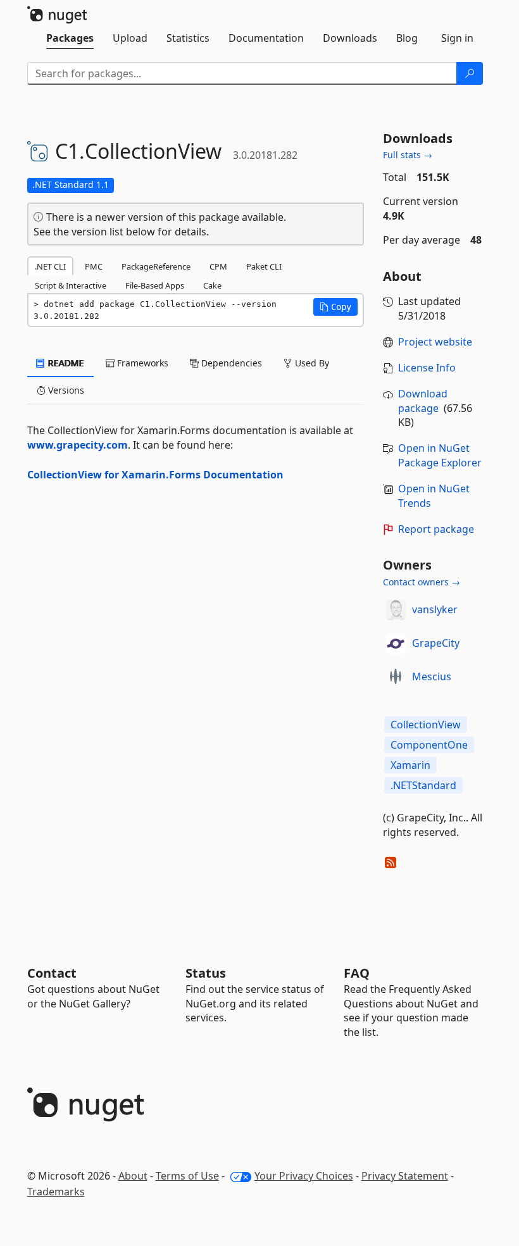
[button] (335, 307)
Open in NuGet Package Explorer (440, 455)
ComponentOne (429, 745)
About (132, 1176)
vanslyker (435, 609)
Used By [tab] (310, 363)
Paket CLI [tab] (264, 266)
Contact (52, 972)
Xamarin (410, 765)
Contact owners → (421, 582)
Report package (436, 529)
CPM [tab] (218, 266)
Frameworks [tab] (141, 363)
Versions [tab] (65, 390)
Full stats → (407, 155)
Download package (422, 401)
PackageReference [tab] (156, 266)
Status (205, 972)
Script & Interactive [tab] (70, 285)
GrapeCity (436, 643)
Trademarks (56, 1192)
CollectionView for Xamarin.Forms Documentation (155, 475)
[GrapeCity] (395, 643)
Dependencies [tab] (230, 363)
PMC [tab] (94, 266)
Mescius (431, 676)
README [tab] (65, 363)
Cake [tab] (212, 285)
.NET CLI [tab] (50, 266)
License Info (427, 368)
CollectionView (426, 725)
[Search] (469, 73)
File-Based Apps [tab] (154, 285)
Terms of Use (187, 1176)
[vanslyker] (395, 610)
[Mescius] (395, 677)
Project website (435, 342)
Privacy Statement (404, 1176)
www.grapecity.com (77, 445)
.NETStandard (423, 785)
